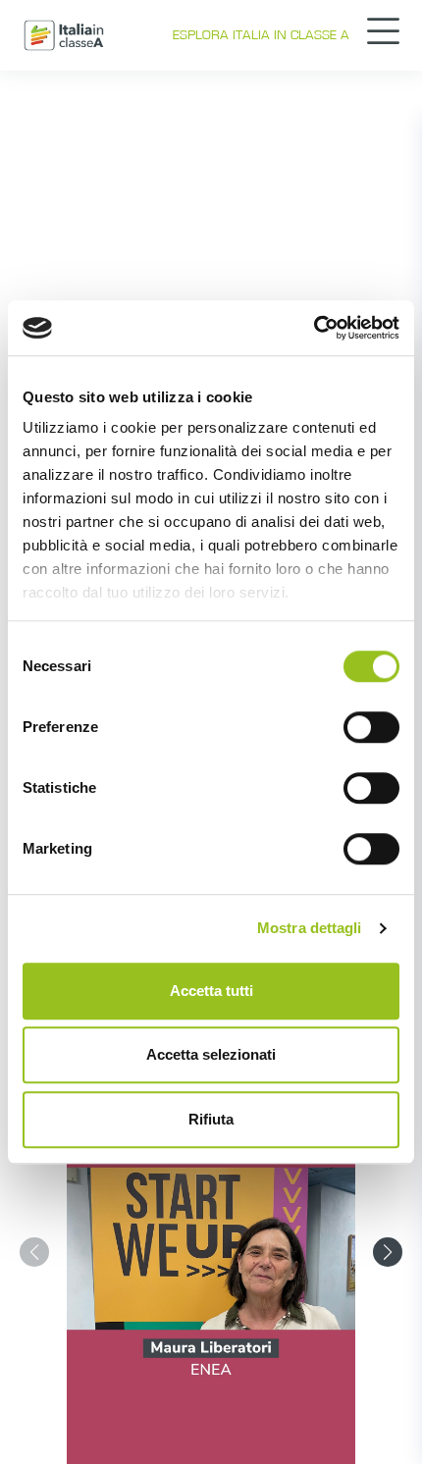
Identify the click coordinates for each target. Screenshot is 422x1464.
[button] (387, 1252)
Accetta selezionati (211, 1054)
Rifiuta (211, 1119)
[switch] (371, 727)
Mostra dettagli (309, 927)
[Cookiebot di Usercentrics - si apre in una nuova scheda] (313, 327)
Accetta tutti (211, 990)
